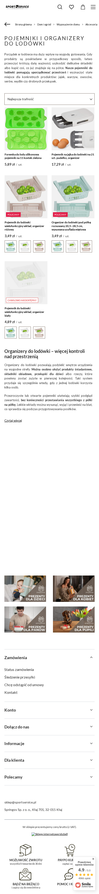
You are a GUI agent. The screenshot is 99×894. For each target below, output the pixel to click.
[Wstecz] (8, 24)
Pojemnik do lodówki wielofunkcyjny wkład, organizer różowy (24, 226)
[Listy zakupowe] (71, 7)
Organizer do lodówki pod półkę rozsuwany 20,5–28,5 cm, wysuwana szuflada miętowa (71, 226)
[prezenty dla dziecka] (25, 589)
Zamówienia (15, 657)
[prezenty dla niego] (25, 619)
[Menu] (94, 7)
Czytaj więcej (13, 420)
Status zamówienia (19, 669)
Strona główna (23, 24)
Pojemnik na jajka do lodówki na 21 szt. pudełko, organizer (73, 156)
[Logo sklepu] (17, 7)
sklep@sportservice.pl (20, 802)
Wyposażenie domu (68, 24)
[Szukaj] (60, 7)
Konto (10, 709)
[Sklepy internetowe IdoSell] (50, 834)
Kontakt (10, 692)
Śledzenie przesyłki (19, 677)
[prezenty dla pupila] (74, 619)
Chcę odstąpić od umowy (24, 684)
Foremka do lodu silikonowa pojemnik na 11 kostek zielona (23, 156)
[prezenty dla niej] (74, 589)
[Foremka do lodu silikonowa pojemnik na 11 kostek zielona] (26, 128)
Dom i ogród (44, 24)
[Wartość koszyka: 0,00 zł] (83, 7)
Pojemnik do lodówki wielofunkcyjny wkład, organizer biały (24, 311)
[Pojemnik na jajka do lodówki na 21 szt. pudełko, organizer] (73, 128)
